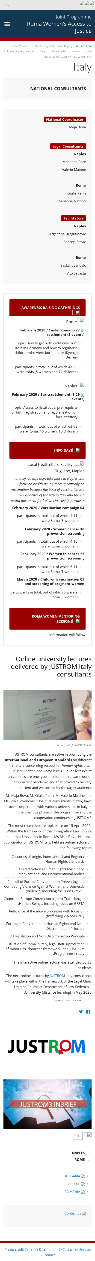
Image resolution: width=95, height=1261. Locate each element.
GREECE (74, 1183)
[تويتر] (80, 1011)
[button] (47, 5)
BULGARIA (72, 1176)
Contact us (73, 1213)
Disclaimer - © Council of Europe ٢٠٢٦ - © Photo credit (48, 1249)
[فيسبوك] (88, 1011)
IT (78, 1136)
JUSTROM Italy (61, 975)
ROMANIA (73, 1191)
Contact (49, 1254)
